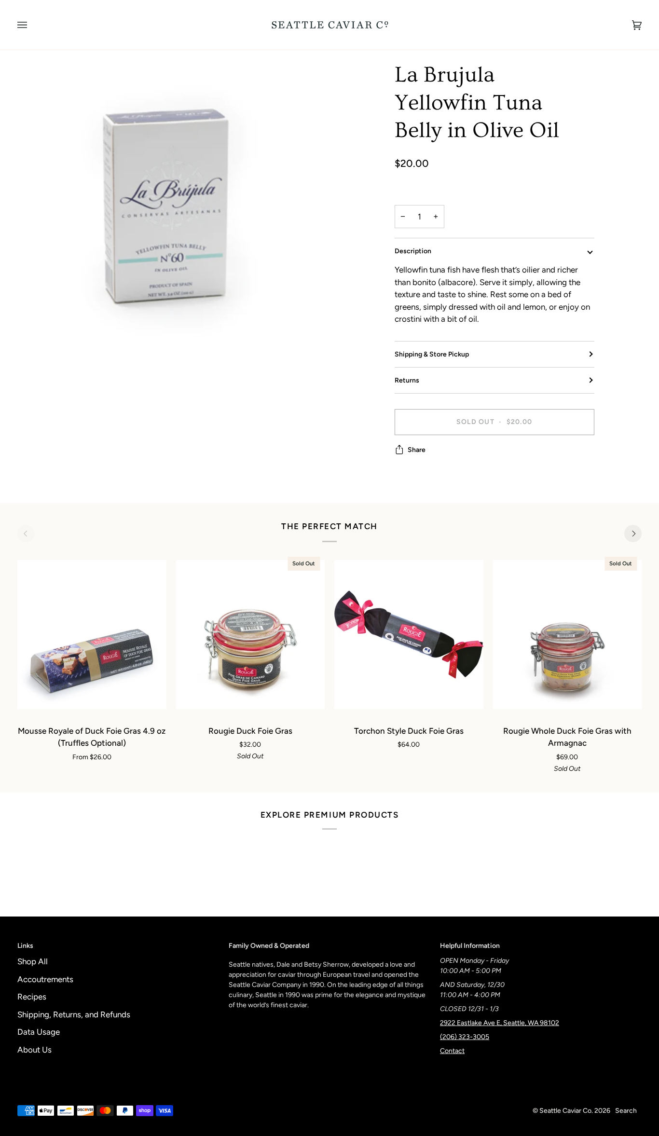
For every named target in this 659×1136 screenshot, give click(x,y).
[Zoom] (173, 217)
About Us (34, 1049)
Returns (407, 380)
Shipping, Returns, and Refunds (73, 1014)
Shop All (32, 961)
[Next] (633, 533)
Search (626, 1111)
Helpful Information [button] (470, 946)
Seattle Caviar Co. (566, 1111)
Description (413, 251)
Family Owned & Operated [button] (269, 946)
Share (417, 450)
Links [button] (25, 946)
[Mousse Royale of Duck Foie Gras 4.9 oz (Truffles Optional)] (91, 634)
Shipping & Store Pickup (432, 354)
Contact (452, 1051)
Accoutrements (45, 979)
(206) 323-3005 (464, 1037)
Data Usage (38, 1032)
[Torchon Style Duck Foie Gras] (408, 634)
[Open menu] (31, 25)
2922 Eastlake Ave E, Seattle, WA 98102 (499, 1023)
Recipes (31, 996)
